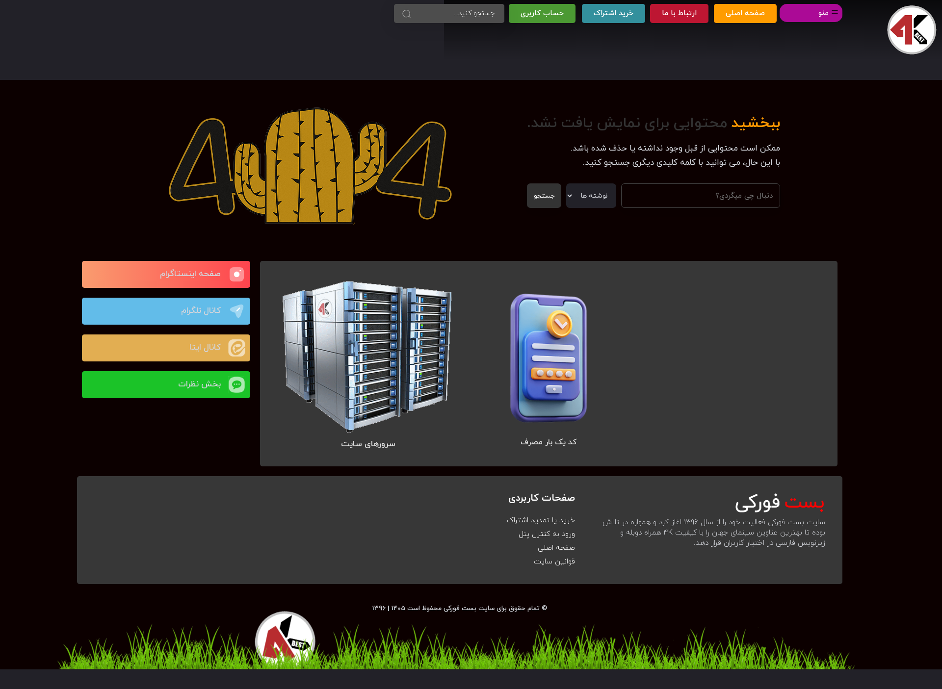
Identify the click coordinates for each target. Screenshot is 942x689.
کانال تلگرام (201, 311)
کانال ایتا (205, 348)
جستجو (544, 196)
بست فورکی (460, 608)
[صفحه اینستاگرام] (236, 274)
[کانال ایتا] (236, 348)
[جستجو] (406, 13)
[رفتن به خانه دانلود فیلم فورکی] (912, 30)
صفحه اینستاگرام (190, 274)
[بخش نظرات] (236, 384)
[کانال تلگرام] (236, 311)
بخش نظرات (199, 384)
